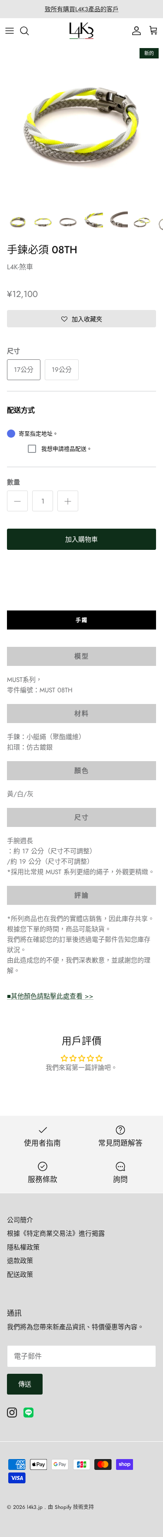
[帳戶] (134, 30)
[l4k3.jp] (81, 31)
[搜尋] (28, 30)
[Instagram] (12, 1413)
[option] (81, 125)
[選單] (9, 30)
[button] (81, 318)
